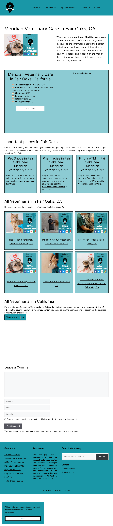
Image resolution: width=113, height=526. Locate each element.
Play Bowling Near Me (14, 466)
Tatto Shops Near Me (13, 481)
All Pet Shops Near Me (14, 462)
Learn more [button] (9, 512)
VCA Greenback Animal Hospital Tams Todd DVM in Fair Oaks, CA (91, 283)
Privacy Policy (68, 472)
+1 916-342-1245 (37, 85)
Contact (97, 8)
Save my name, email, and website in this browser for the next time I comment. (42, 419)
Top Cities (49, 8)
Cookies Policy (68, 468)
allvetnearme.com (65, 307)
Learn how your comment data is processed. (60, 431)
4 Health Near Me (12, 454)
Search (102, 456)
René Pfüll (8, 477)
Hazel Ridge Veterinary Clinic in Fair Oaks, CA (21, 241)
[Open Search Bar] (106, 7)
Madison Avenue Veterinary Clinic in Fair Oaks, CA (56, 241)
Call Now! (30, 108)
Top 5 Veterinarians (67, 8)
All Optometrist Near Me (15, 458)
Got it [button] (23, 518)
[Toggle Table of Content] (21, 317)
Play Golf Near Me (12, 470)
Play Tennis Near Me (13, 473)
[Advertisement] (56, 337)
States (35, 8)
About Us (86, 8)
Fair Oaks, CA (58, 207)
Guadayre (9, 448)
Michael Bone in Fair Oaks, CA (56, 283)
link (51, 478)
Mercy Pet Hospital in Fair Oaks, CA (91, 241)
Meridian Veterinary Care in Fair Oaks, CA (21, 283)
